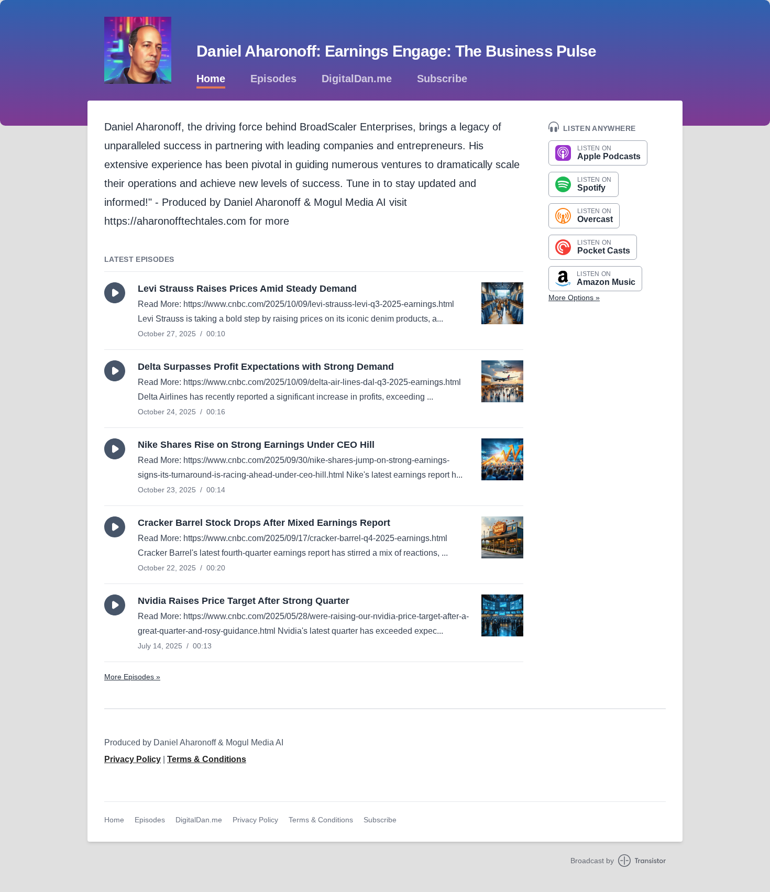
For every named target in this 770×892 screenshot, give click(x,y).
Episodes (273, 78)
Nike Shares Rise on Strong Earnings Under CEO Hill (256, 444)
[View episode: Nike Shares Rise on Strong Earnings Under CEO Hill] (502, 459)
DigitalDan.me (357, 78)
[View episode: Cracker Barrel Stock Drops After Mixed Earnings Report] (502, 537)
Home (210, 78)
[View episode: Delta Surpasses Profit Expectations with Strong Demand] (502, 381)
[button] (114, 292)
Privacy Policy (132, 759)
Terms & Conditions (206, 759)
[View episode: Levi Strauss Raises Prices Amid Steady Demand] (502, 303)
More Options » (574, 297)
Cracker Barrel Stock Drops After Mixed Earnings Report (264, 522)
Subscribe (442, 78)
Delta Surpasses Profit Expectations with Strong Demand (266, 366)
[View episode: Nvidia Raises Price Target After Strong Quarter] (502, 615)
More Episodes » (132, 677)
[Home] (137, 50)
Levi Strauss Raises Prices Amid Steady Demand (247, 288)
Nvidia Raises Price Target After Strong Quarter (243, 601)
